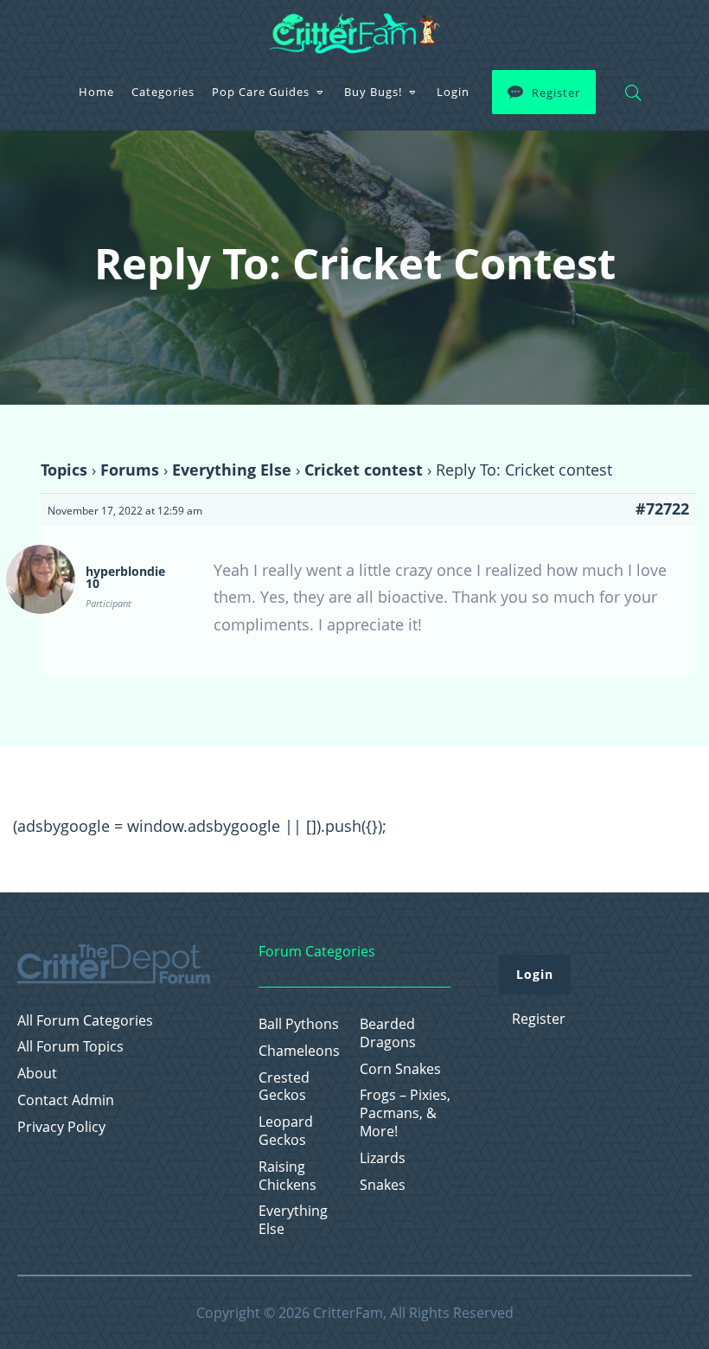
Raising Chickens (287, 1176)
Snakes (383, 1185)
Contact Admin (65, 1100)
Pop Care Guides (261, 91)
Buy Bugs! (373, 91)
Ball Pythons (299, 1024)
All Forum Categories (85, 1021)
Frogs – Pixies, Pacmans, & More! (405, 1113)
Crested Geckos (284, 1087)
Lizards (383, 1158)
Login (453, 91)
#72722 (662, 508)
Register (556, 92)
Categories (163, 91)
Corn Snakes (400, 1069)
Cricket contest (363, 469)
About (37, 1073)
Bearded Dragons (388, 1033)
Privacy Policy (61, 1127)
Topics (64, 469)
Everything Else (231, 469)
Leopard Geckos (286, 1131)
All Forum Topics (70, 1047)
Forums (129, 469)
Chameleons (299, 1051)
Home (96, 91)
